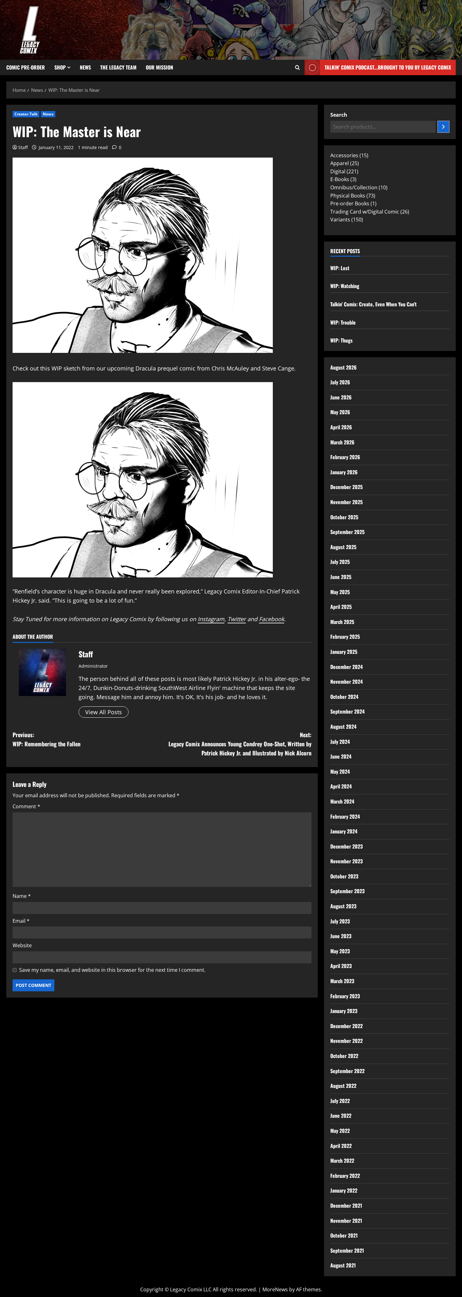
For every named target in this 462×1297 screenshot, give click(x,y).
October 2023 (344, 876)
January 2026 (344, 472)
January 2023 (343, 1011)
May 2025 (340, 592)
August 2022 (343, 1085)
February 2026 (345, 457)
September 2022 (347, 1071)
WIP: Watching (344, 286)
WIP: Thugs (341, 340)
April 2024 (341, 786)
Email (21, 920)
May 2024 (340, 771)
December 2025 (346, 487)
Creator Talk (25, 114)
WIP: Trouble (343, 322)
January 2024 (343, 831)
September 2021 (347, 1250)
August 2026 (343, 367)
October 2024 (344, 696)
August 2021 (343, 1265)
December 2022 (346, 1026)
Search (338, 114)
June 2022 (340, 1115)
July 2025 (340, 561)
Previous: (46, 739)
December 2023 (346, 846)
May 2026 (340, 412)
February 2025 (345, 636)
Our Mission (159, 67)
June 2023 (340, 936)
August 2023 (343, 906)
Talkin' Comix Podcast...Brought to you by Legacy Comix (388, 67)
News (85, 67)
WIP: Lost (339, 268)
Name (22, 896)
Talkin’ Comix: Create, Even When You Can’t (373, 304)
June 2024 (340, 756)
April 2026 (341, 427)
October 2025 (344, 517)
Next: (239, 744)
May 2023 (340, 951)
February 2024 (345, 816)
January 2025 (343, 651)
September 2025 (347, 532)
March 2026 (342, 442)
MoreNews (275, 1289)
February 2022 (345, 1175)
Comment (26, 806)
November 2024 (346, 681)
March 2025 (342, 622)
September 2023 (347, 891)
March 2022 (342, 1160)
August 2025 (343, 547)
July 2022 (340, 1101)
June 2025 (340, 577)
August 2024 (343, 726)
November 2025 (346, 502)
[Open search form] (297, 68)
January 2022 (343, 1190)
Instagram (211, 619)
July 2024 (340, 741)
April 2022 (341, 1145)
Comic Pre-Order (25, 67)
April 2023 (341, 966)
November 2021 (346, 1220)
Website (22, 945)
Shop (60, 67)
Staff (23, 147)
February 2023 (345, 996)
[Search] (443, 127)
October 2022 (344, 1056)
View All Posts (103, 712)
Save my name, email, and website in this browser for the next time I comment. (112, 969)
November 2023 (346, 861)
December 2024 (346, 667)
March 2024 (342, 801)
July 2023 (340, 921)
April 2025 (341, 606)
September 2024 (347, 711)
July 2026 (340, 382)
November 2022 (346, 1040)
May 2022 (340, 1130)
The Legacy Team (118, 67)
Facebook (271, 619)
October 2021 (344, 1235)
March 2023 (342, 981)
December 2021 (346, 1205)
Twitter (237, 619)
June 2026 (341, 397)
